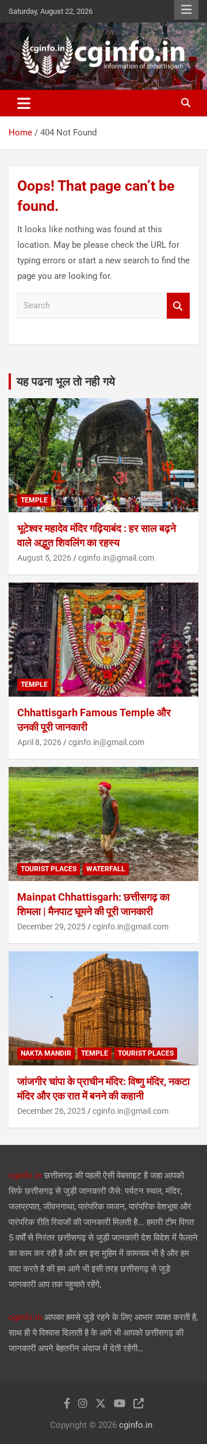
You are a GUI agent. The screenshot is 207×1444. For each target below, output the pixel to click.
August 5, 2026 (44, 557)
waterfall (105, 869)
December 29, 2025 (51, 926)
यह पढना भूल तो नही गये (66, 381)
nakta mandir (46, 1053)
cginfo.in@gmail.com (116, 557)
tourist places (48, 869)
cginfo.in (25, 1175)
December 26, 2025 (51, 1111)
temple (34, 500)
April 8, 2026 (39, 742)
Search (178, 306)
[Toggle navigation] (24, 103)
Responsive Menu (186, 10)
